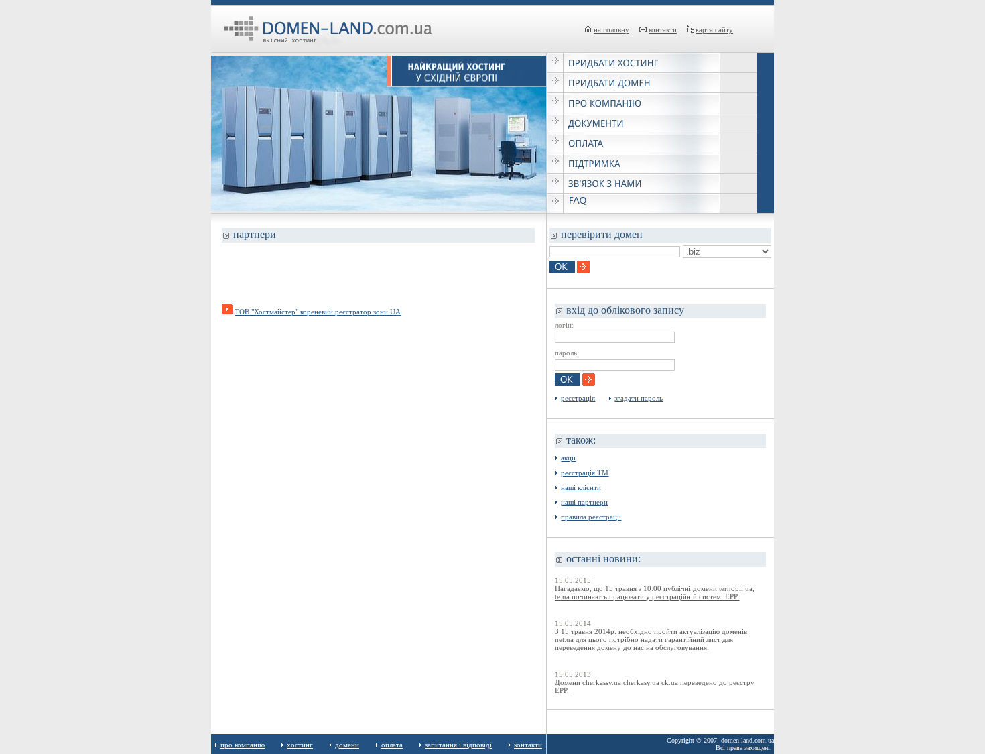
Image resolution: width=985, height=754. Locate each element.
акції (568, 458)
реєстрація (578, 398)
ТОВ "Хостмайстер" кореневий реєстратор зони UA (318, 312)
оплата (392, 745)
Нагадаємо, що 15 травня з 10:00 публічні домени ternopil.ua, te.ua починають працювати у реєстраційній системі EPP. (654, 592)
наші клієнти (581, 487)
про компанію (242, 745)
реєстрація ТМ (584, 472)
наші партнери (584, 502)
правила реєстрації (591, 517)
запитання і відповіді (458, 745)
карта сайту (714, 29)
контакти (663, 29)
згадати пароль (638, 398)
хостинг (300, 745)
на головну (611, 29)
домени (347, 745)
